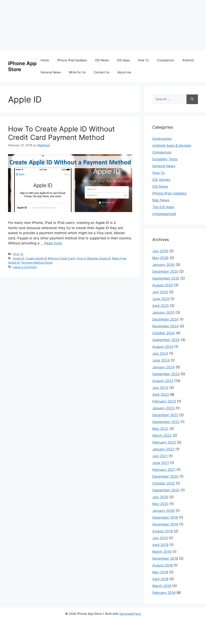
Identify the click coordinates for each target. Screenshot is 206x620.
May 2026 (160, 258)
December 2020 (165, 476)
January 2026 (163, 265)
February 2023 (164, 401)
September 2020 (166, 490)
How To (143, 60)
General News (51, 72)
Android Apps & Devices (171, 145)
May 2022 (160, 429)
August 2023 (162, 381)
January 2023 (163, 408)
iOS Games (161, 180)
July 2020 (160, 497)
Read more (53, 243)
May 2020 (160, 504)
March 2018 (161, 586)
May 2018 (160, 572)
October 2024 (163, 333)
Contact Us (101, 72)
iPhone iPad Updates (72, 60)
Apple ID (18, 258)
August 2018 (162, 565)
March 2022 (162, 435)
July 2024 (160, 354)
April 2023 (160, 394)
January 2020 (163, 511)
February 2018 (163, 593)
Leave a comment (25, 267)
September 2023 (166, 374)
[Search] (192, 99)
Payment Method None (36, 262)
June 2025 (160, 299)
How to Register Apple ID (93, 258)
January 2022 (163, 449)
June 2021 (160, 463)
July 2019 (160, 538)
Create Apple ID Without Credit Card (50, 258)
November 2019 (165, 524)
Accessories (162, 139)
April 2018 (160, 579)
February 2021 (163, 470)
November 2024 (165, 326)
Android (188, 60)
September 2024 (166, 340)
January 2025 (163, 313)
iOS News (102, 60)
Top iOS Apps (163, 207)
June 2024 (161, 360)
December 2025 (165, 272)
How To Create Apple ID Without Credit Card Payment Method (61, 133)
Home (45, 60)
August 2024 (162, 347)
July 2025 (160, 292)
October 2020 (163, 483)
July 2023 (160, 388)
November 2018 (165, 558)
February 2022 (164, 442)
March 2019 (161, 552)
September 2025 (165, 278)
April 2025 (160, 306)
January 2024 (163, 367)
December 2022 (165, 415)
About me (124, 72)
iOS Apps (123, 60)
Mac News (160, 200)
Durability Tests (164, 159)
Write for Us (77, 72)
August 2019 (162, 531)
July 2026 (160, 251)
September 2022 (165, 422)
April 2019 (160, 545)
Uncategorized (164, 214)
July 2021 (160, 456)
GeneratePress (130, 614)
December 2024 (165, 319)
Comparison (165, 60)
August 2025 (162, 285)
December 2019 (165, 517)
